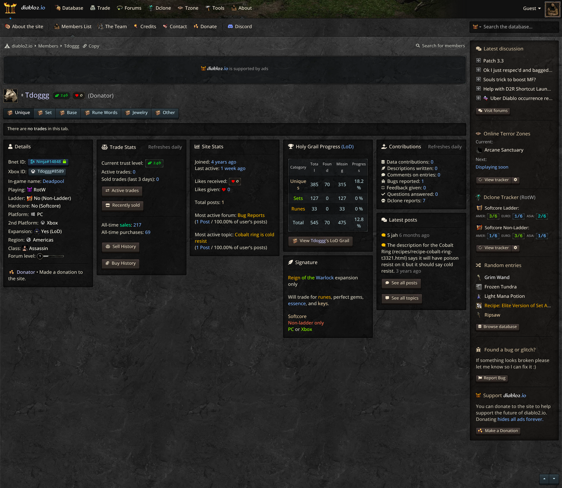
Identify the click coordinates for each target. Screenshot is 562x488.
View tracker (496, 180)
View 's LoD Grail (324, 241)
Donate (208, 26)
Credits (147, 26)
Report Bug (495, 378)
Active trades (125, 190)
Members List (76, 26)
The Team (115, 26)
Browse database (500, 326)
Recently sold (125, 205)
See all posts (403, 283)
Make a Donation (501, 430)
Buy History (123, 263)
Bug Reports (251, 215)
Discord (243, 26)
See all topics (404, 298)
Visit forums (496, 110)
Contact (178, 26)
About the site (27, 26)
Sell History (124, 246)
